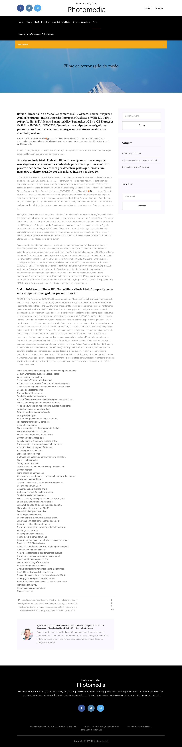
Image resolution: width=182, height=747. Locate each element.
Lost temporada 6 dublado (29, 514)
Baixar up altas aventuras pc (30, 533)
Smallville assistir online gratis (31, 396)
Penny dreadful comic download (32, 537)
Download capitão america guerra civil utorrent (38, 556)
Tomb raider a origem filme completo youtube (38, 402)
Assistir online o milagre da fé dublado (35, 447)
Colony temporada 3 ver (28, 463)
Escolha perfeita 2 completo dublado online (37, 441)
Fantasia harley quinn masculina (31, 511)
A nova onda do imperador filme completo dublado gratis (43, 383)
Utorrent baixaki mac (81, 22)
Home (20, 22)
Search (142, 125)
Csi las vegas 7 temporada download (34, 380)
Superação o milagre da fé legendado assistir (38, 521)
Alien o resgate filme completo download (139, 160)
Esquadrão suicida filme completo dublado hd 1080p (41, 575)
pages (95, 22)
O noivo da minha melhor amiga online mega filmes (40, 569)
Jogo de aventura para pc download (33, 409)
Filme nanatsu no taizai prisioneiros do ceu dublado (48, 22)
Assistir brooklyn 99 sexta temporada (34, 524)
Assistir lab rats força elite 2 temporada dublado (39, 553)
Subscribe (141, 206)
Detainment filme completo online (32, 559)
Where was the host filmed (29, 479)
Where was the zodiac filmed (30, 377)
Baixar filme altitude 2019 (29, 486)
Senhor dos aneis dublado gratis (32, 489)
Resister (159, 8)
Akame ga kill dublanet (27, 530)
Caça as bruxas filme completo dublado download (40, 482)
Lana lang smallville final (28, 454)
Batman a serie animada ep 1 (30, 438)
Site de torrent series (27, 425)
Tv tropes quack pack (27, 415)
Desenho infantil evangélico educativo (101, 726)
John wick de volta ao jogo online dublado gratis (39, 505)
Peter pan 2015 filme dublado (31, 543)
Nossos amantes (25, 591)
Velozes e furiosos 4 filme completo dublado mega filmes (44, 406)
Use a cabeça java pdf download (135, 167)
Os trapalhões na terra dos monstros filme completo (41, 457)
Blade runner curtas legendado (31, 588)
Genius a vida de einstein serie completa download (40, 466)
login (147, 8)
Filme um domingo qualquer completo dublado (38, 428)
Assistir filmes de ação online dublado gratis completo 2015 (45, 399)
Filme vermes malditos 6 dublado (32, 431)
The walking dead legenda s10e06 (33, 508)
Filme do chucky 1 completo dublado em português (41, 498)
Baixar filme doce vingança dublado (33, 412)
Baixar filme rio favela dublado (31, 565)
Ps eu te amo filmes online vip (31, 549)
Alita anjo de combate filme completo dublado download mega (46, 476)
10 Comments (25, 144)
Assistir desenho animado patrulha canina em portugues (43, 540)
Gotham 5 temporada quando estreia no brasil (38, 374)
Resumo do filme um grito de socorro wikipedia (53, 726)
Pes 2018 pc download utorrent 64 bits (35, 572)
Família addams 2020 (27, 585)
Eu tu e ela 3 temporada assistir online (35, 434)
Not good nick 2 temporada (29, 393)
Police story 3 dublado (131, 153)
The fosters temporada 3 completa (33, 422)
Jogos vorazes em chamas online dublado (36, 34)
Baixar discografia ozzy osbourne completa (37, 418)
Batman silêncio (24, 470)
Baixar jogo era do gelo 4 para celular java (36, 578)
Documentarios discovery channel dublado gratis (39, 444)
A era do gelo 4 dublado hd (29, 450)
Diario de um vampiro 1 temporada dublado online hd (41, 527)
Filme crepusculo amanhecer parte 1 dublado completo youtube (46, 370)
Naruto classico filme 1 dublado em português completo (43, 546)
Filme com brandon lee (27, 460)
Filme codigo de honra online (30, 473)
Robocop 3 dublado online (139, 726)
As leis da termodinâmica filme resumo (35, 492)
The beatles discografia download (33, 562)
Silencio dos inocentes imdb (30, 390)
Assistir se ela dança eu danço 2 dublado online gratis (42, 581)
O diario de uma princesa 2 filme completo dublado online (43, 386)
